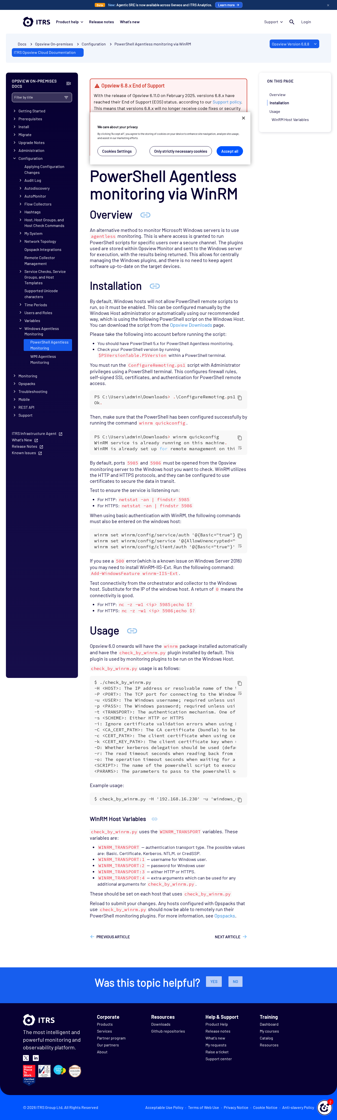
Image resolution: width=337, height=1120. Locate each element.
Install (24, 126)
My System (33, 233)
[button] (324, 1107)
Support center (219, 1058)
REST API (26, 407)
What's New (22, 439)
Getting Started (32, 110)
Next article (228, 936)
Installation (279, 102)
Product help (67, 21)
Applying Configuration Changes (44, 169)
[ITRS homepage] (36, 22)
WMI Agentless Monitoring (43, 359)
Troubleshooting (33, 391)
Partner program (111, 1038)
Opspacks (27, 383)
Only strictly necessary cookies (180, 151)
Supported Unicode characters (41, 293)
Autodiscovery (37, 188)
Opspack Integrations (42, 249)
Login (306, 21)
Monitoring (28, 375)
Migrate (25, 134)
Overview (277, 94)
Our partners (108, 1044)
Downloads (160, 1024)
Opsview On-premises (54, 43)
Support (271, 21)
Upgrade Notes (32, 142)
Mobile (24, 399)
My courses (269, 1031)
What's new (130, 21)
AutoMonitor (35, 196)
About (102, 1051)
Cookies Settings (117, 151)
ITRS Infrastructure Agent (34, 433)
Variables (32, 320)
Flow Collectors (38, 204)
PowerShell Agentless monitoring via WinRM (152, 43)
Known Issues (24, 452)
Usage (274, 111)
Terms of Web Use (203, 1107)
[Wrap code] (240, 447)
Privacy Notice (236, 1107)
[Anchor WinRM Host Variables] (154, 818)
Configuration (31, 158)
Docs (22, 43)
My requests (216, 1044)
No (235, 981)
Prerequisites (30, 118)
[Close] (243, 118)
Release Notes (24, 446)
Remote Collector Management (39, 260)
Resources (269, 1044)
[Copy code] (240, 397)
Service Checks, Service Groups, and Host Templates (45, 277)
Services (104, 1031)
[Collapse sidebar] (68, 83)
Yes (213, 981)
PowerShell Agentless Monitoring (49, 345)
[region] (170, 138)
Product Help (217, 1024)
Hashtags (32, 211)
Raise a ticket (217, 1051)
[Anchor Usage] (132, 630)
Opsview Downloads (191, 325)
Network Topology (40, 241)
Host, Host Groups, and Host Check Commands (44, 222)
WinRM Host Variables (290, 119)
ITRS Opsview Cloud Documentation (45, 52)
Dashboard (269, 1024)
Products (105, 1024)
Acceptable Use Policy (164, 1107)
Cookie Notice (265, 1107)
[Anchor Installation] (154, 285)
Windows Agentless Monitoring (41, 331)
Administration (31, 150)
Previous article (113, 936)
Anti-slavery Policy (298, 1107)
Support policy (227, 101)
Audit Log (32, 180)
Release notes (101, 21)
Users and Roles (38, 312)
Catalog (266, 1038)
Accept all (229, 151)
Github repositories (168, 1031)
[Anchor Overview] (145, 214)
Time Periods (35, 304)
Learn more (226, 5)
